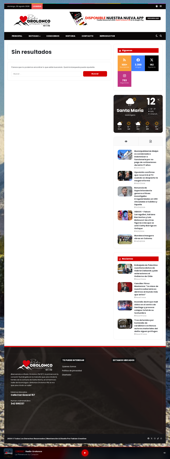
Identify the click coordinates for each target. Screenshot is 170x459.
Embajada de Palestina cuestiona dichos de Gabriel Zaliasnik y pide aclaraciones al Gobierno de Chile (146, 271)
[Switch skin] (157, 36)
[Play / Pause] (85, 452)
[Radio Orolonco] (31, 20)
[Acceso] (157, 6)
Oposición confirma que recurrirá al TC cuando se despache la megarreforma (146, 176)
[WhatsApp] (161, 438)
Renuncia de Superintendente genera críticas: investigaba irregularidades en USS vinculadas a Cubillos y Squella (146, 196)
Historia (69, 36)
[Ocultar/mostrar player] (85, 445)
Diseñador (66, 375)
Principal (16, 36)
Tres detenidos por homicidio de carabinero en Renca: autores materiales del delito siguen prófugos (146, 326)
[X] (151, 438)
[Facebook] (148, 438)
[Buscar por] (161, 36)
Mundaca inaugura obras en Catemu (144, 237)
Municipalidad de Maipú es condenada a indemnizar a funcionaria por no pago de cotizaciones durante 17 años (146, 158)
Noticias (33, 36)
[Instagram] (154, 438)
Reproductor (107, 36)
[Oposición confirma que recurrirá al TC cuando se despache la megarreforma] (125, 176)
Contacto (86, 36)
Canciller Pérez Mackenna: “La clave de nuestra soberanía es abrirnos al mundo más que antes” (146, 289)
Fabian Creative (78, 438)
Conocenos (52, 36)
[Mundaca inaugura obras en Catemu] (125, 239)
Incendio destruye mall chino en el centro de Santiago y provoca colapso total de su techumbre (146, 307)
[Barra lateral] (161, 6)
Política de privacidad (71, 370)
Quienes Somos (68, 366)
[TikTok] (158, 438)
